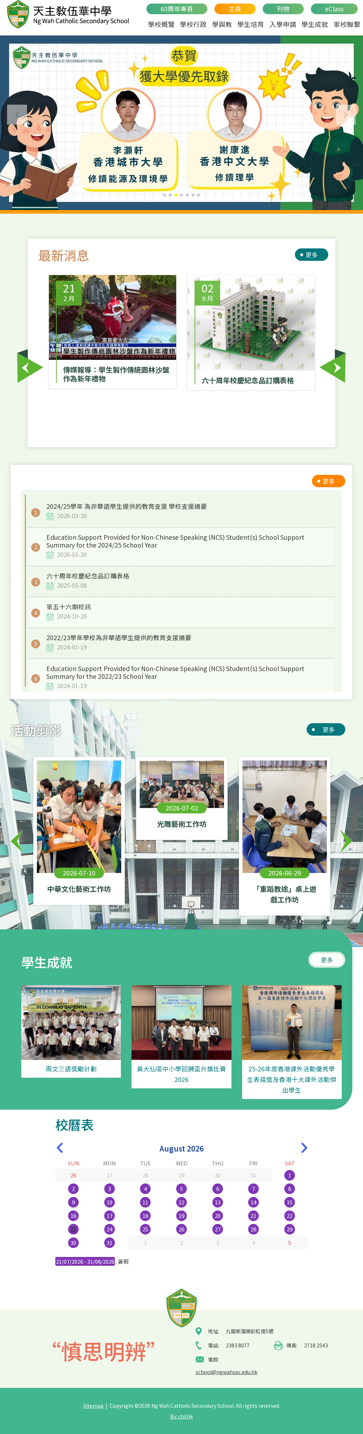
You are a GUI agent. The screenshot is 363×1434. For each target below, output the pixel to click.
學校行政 (193, 24)
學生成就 (314, 24)
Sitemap (93, 1405)
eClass (334, 8)
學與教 (222, 24)
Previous (30, 366)
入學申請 (282, 24)
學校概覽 (161, 24)
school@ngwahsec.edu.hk (226, 1371)
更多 (312, 254)
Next (332, 366)
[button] (346, 115)
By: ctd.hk (181, 1416)
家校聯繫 (347, 24)
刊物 (283, 8)
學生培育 (250, 24)
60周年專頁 (177, 8)
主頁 (235, 8)
